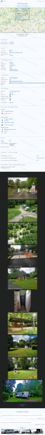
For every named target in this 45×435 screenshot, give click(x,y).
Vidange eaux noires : (5, 98)
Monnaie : (2, 141)
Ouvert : (2, 55)
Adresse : (2, 65)
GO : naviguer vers (20, 16)
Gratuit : (2, 140)
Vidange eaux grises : (5, 96)
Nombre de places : (4, 54)
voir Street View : (19, 15)
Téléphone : (3, 77)
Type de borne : (4, 102)
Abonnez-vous (41, 1)
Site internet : (3, 82)
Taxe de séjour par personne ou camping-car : (9, 160)
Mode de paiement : (4, 143)
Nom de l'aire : (3, 52)
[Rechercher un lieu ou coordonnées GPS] (1, 13)
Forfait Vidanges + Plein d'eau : (7, 155)
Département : (3, 63)
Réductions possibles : (5, 147)
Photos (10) (18, 18)
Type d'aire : (3, 50)
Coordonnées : (3, 69)
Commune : (3, 66)
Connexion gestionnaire (11, 434)
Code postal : (3, 68)
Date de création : (4, 42)
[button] (22, 20)
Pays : (2, 62)
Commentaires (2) (19, 17)
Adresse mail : (3, 81)
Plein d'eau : (3, 94)
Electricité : (3, 91)
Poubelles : (3, 99)
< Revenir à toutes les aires (22, 6)
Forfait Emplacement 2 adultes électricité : (9, 158)
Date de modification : (5, 43)
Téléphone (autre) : (4, 79)
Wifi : (2, 92)
